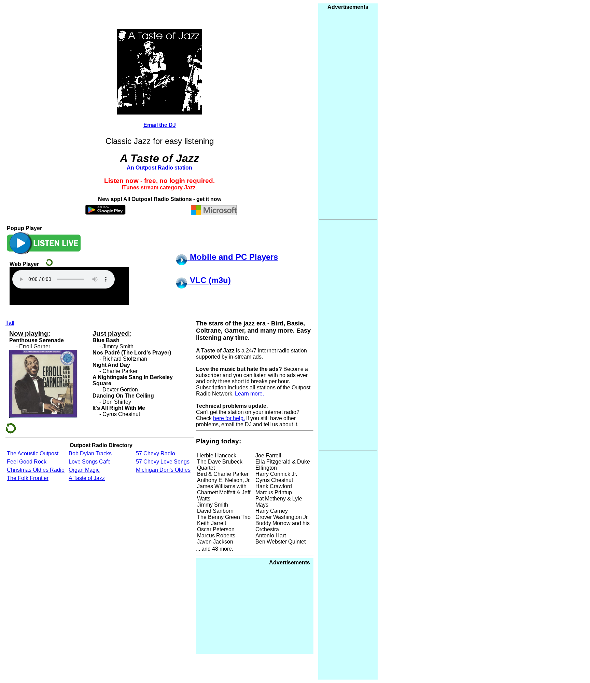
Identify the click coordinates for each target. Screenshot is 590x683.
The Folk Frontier (27, 478)
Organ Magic (84, 470)
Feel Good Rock (26, 462)
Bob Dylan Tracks (90, 453)
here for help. (229, 418)
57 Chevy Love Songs (162, 462)
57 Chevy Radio (155, 453)
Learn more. (249, 394)
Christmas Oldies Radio (36, 470)
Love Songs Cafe (90, 462)
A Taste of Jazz (87, 478)
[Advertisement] (259, 608)
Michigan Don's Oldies (163, 470)
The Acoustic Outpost (32, 453)
